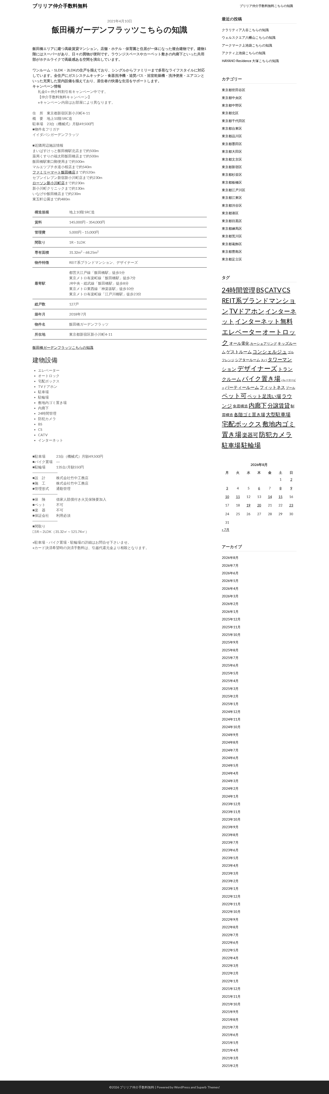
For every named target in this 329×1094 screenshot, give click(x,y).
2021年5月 (230, 1042)
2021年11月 (231, 996)
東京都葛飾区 (232, 244)
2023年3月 (230, 873)
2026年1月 (230, 611)
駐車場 (231, 445)
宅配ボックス (242, 424)
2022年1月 (230, 981)
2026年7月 (230, 565)
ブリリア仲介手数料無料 (60, 6)
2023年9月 (230, 827)
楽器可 (250, 434)
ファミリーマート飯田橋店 (53, 172)
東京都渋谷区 (232, 205)
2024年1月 (230, 796)
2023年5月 (230, 858)
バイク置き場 (261, 378)
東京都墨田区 (232, 144)
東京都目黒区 (232, 221)
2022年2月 (230, 973)
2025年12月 (231, 619)
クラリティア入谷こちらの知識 (245, 30)
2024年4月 (230, 773)
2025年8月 (230, 650)
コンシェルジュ (269, 351)
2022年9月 (230, 919)
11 (238, 497)
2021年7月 (230, 1027)
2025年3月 (230, 688)
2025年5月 (230, 673)
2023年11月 (231, 812)
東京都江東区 (232, 197)
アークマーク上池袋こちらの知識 (247, 45)
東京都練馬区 (232, 228)
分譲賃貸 (278, 405)
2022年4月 (230, 958)
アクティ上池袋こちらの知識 (243, 53)
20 (259, 505)
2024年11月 (231, 719)
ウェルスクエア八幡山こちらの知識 (249, 37)
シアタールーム (247, 360)
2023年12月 (231, 804)
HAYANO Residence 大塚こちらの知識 (250, 61)
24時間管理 (238, 290)
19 (248, 505)
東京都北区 (230, 113)
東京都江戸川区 (233, 190)
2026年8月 (230, 558)
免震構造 (240, 406)
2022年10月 (231, 912)
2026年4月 (230, 588)
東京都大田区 (232, 151)
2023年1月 (230, 888)
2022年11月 (231, 904)
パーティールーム (242, 387)
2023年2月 (230, 881)
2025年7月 (230, 658)
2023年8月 (230, 835)
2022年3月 (230, 965)
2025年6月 (230, 665)
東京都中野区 (232, 105)
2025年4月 (230, 681)
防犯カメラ (275, 434)
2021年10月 (231, 1004)
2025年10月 (231, 635)
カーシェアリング (263, 343)
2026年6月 (230, 573)
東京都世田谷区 (233, 90)
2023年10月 (231, 819)
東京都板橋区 (232, 182)
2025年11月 (231, 627)
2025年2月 (230, 696)
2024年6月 (230, 758)
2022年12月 (231, 896)
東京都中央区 (232, 98)
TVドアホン (247, 311)
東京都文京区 (232, 159)
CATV (273, 290)
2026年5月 (230, 581)
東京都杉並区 (232, 174)
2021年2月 (230, 1066)
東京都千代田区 (233, 121)
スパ (264, 360)
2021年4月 (230, 1050)
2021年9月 (230, 1012)
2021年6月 (230, 1035)
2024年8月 (230, 742)
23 (291, 505)
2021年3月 (230, 1058)
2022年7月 (230, 935)
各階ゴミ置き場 (249, 414)
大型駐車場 (278, 414)
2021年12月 (231, 989)
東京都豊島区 (232, 251)
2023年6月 (230, 850)
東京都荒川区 (232, 236)
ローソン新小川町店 (48, 183)
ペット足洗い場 (264, 396)
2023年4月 (230, 865)
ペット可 (234, 395)
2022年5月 (230, 950)
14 (270, 497)
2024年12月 (231, 712)
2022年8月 (230, 927)
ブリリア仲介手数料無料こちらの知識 (266, 6)
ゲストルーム (239, 351)
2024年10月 (231, 727)
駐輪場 (251, 445)
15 (280, 497)
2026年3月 (230, 596)
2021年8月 (230, 1019)
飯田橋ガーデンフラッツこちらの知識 (62, 347)
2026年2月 (230, 604)
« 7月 (225, 530)
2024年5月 (230, 765)
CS (286, 290)
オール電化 (239, 343)
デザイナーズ (257, 368)
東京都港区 (230, 213)
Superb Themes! (208, 1087)
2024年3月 (230, 781)
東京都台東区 (232, 128)
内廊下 (258, 405)
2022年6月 (230, 942)
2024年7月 (230, 750)
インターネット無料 (264, 321)
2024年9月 (230, 735)
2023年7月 (230, 842)
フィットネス (272, 387)
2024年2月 (230, 788)
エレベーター (242, 332)
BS (260, 290)
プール (290, 388)
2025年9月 (230, 642)
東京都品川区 (232, 136)
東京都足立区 (232, 259)
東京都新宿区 (232, 167)
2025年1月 (230, 704)
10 (227, 497)
